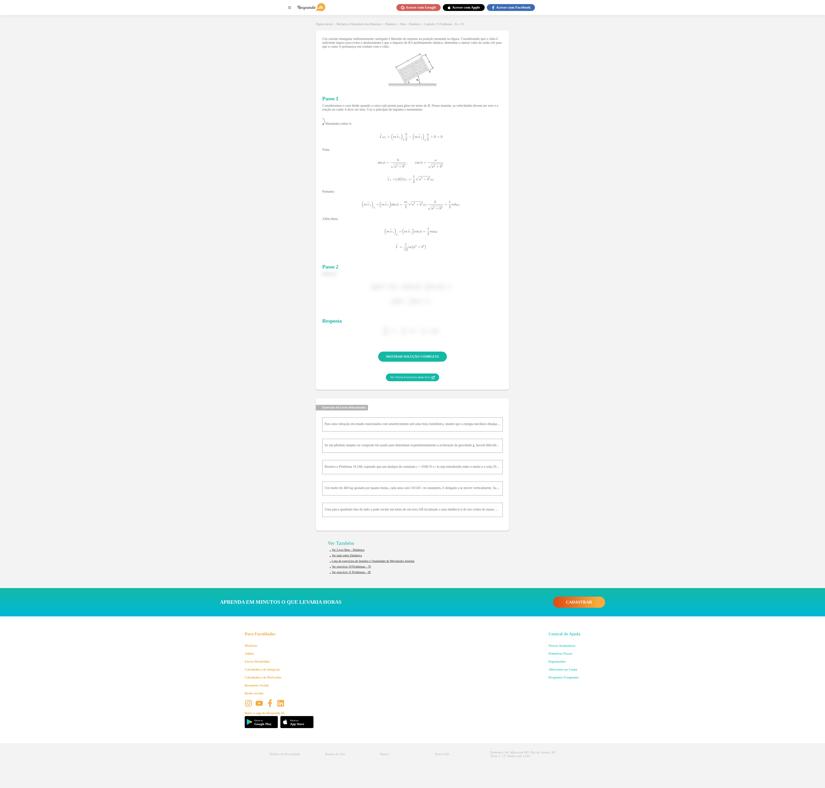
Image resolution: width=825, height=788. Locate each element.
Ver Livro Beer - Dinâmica (348, 550)
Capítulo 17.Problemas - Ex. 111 (444, 24)
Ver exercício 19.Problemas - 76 (351, 566)
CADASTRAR (579, 602)
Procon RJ (442, 754)
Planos (384, 754)
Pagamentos (557, 661)
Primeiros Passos (560, 653)
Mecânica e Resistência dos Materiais (358, 24)
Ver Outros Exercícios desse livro (410, 377)
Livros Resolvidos (257, 661)
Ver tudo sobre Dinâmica (347, 555)
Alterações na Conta (562, 669)
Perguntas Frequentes (563, 677)
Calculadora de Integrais (262, 669)
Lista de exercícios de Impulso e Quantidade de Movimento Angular (373, 561)
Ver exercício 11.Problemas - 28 (351, 572)
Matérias (251, 645)
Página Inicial (324, 24)
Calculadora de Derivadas (263, 677)
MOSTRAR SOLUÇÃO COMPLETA (412, 356)
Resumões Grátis (257, 685)
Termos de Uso (335, 754)
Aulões (249, 653)
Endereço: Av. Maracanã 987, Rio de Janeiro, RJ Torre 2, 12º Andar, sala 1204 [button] (522, 754)
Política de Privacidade (285, 754)
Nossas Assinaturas (561, 645)
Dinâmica (391, 24)
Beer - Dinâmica (410, 24)
